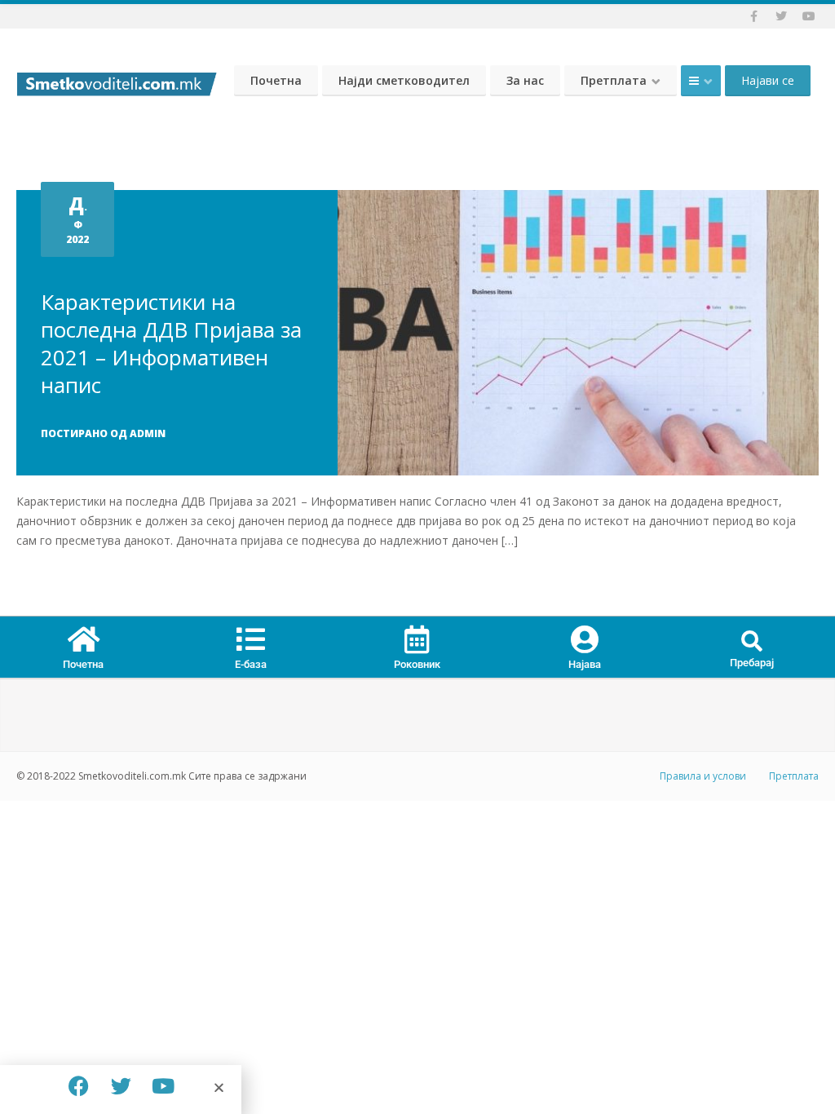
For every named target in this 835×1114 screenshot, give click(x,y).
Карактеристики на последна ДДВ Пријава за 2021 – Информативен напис (171, 343)
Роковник (417, 664)
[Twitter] (120, 1085)
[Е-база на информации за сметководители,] (116, 80)
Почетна (276, 80)
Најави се (767, 80)
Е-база (251, 664)
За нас (525, 80)
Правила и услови (703, 776)
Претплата (614, 80)
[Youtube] (163, 1085)
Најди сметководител (404, 80)
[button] (751, 642)
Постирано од (103, 433)
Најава (584, 664)
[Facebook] (78, 1085)
